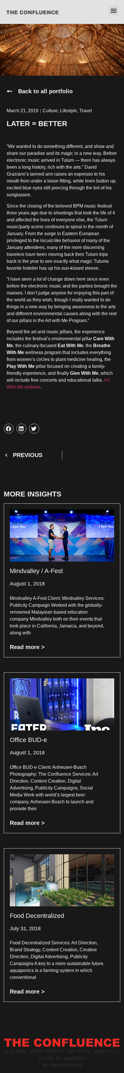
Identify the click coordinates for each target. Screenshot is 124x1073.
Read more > (27, 647)
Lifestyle (68, 110)
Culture (50, 110)
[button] (113, 10)
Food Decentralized (37, 915)
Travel (85, 110)
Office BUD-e (28, 739)
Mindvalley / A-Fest (36, 570)
